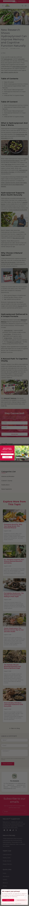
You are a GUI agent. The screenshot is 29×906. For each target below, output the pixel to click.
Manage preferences (18, 903)
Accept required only (20, 900)
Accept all (8, 900)
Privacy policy (4, 903)
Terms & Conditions (10, 903)
